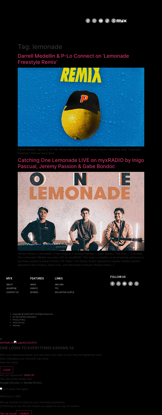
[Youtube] (101, 20)
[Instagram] (94, 20)
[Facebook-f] (88, 20)
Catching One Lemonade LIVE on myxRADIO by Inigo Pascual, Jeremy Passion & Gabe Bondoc (81, 163)
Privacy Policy (19, 320)
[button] (73, 20)
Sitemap (16, 325)
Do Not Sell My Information (24, 317)
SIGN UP (29, 375)
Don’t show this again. (15, 389)
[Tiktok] (107, 20)
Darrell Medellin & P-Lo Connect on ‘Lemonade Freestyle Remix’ (73, 59)
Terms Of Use (19, 322)
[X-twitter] (113, 20)
